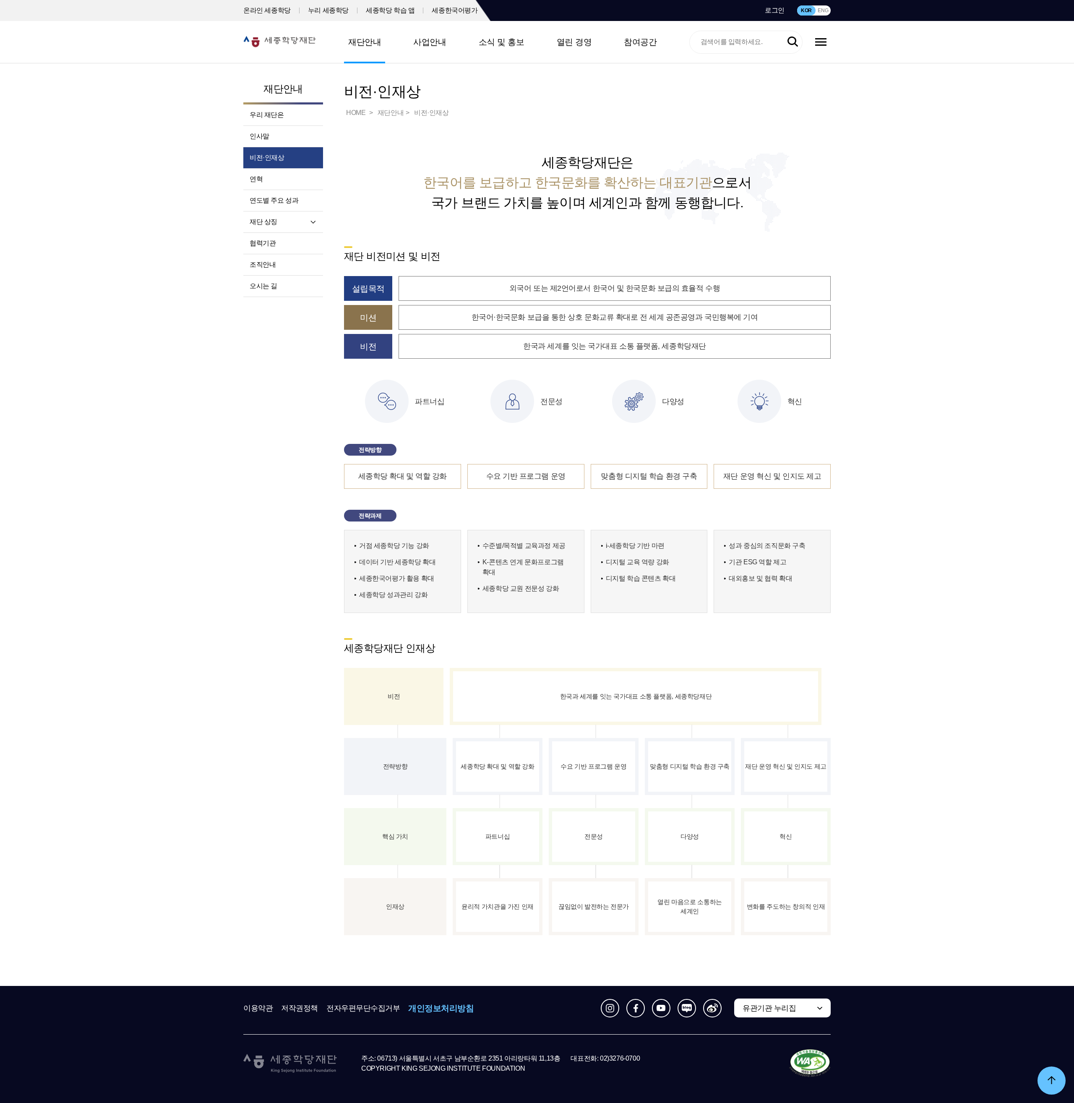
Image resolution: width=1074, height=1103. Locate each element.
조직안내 (263, 264)
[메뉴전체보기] (821, 42)
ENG (823, 10)
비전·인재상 (267, 157)
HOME (356, 112)
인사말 (259, 136)
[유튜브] (661, 1008)
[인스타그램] (610, 1008)
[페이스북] (635, 1008)
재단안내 (364, 42)
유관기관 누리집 (769, 1008)
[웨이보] (712, 1008)
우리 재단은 (267, 114)
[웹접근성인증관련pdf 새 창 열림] (810, 1063)
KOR (806, 10)
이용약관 (258, 1008)
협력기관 (263, 243)
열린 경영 (574, 42)
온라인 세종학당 (267, 10)
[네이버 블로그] (687, 1008)
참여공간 (640, 42)
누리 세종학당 (328, 10)
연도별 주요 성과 (274, 200)
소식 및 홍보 (501, 42)
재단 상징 (263, 221)
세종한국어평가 (454, 10)
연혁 (256, 179)
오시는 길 (263, 285)
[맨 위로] (1052, 1080)
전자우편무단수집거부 (363, 1008)
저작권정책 (299, 1008)
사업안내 (429, 42)
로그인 (775, 10)
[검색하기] (792, 42)
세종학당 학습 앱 (390, 10)
